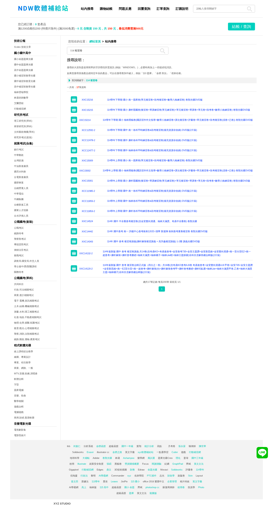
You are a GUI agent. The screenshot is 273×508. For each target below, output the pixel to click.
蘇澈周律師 (168, 487)
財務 (132, 469)
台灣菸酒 (19, 160)
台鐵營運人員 (21, 188)
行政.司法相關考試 (24, 289)
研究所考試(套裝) (23, 137)
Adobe (96, 458)
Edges (100, 469)
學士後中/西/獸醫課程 (25, 266)
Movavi (164, 469)
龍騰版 (153, 493)
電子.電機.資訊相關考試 (26, 300)
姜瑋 (186, 458)
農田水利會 (20, 171)
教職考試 (19, 255)
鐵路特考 (19, 233)
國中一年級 (127, 446)
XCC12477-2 (88, 150)
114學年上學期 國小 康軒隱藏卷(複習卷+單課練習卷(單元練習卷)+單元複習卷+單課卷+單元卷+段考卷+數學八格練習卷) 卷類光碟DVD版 (178, 180)
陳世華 (202, 446)
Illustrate (81, 463)
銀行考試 (19, 149)
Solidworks (78, 452)
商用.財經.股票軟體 (24, 417)
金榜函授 (101, 446)
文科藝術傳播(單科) (24, 132)
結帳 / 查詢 (241, 26)
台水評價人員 (21, 215)
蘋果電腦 (19, 390)
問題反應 (125, 8)
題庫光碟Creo (165, 458)
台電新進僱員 (21, 177)
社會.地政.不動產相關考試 (27, 317)
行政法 (84, 475)
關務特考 (19, 272)
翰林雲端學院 (21, 92)
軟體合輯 (19, 379)
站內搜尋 (87, 8)
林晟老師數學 (21, 97)
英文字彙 (130, 452)
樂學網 (141, 458)
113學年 (96, 481)
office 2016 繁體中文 (153, 481)
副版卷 (181, 475)
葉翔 (138, 446)
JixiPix (124, 481)
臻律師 (192, 446)
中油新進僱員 (21, 166)
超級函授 (113, 446)
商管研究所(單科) (23, 126)
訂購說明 (182, 8)
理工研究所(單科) (23, 120)
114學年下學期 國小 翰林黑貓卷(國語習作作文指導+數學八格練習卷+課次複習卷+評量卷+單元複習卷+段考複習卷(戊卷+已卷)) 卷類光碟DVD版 (178, 120)
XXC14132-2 (86, 253)
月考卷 (171, 446)
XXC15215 (87, 110)
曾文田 (74, 481)
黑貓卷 (118, 463)
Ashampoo (128, 458)
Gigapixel (74, 469)
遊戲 (183, 452)
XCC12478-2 (88, 140)
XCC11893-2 (88, 201)
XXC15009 (87, 160)
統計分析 (149, 446)
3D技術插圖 (120, 469)
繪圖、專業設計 (22, 357)
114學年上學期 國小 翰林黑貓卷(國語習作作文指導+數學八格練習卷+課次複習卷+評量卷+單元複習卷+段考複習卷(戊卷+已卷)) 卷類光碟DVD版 (178, 170)
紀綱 (166, 463)
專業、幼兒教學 (22, 362)
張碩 (109, 463)
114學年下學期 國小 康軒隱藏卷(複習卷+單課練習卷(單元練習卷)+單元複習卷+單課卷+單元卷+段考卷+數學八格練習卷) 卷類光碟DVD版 (178, 109)
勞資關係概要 (132, 463)
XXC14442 (87, 231)
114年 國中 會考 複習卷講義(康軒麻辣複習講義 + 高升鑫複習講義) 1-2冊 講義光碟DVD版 (153, 241)
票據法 (84, 481)
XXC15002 (85, 170)
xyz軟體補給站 (145, 452)
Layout (199, 475)
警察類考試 (20, 239)
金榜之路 (117, 452)
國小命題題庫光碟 (23, 59)
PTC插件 (151, 475)
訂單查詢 (163, 8)
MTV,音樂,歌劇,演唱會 (25, 373)
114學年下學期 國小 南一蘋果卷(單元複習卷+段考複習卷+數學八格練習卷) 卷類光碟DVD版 (155, 99)
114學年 (200, 469)
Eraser (90, 452)
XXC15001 (87, 180)
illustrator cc (103, 452)
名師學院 (139, 475)
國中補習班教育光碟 (24, 81)
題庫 (131, 493)
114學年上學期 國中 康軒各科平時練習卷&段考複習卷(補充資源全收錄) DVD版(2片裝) (152, 211)
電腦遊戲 (19, 412)
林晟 (117, 458)
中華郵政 (19, 155)
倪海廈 (73, 475)
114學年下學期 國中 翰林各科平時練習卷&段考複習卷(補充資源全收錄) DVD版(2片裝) (152, 150)
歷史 (105, 481)
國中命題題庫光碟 (23, 64)
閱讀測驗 (156, 463)
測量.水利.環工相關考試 (26, 311)
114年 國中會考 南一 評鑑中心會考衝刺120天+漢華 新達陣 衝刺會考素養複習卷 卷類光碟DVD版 (157, 231)
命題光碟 (152, 469)
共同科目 (19, 284)
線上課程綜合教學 (23, 351)
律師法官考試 (21, 250)
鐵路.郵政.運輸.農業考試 (27, 339)
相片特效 (184, 481)
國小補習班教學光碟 (24, 75)
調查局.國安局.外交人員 (26, 261)
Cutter (175, 452)
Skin (190, 475)
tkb (68, 446)
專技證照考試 (21, 244)
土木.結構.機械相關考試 (26, 306)
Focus (145, 463)
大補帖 (86, 458)
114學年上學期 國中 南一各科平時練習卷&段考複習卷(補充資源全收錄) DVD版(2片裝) (152, 190)
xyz (129, 475)
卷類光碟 (107, 458)
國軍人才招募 (21, 210)
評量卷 (189, 469)
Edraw (141, 469)
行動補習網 (20, 108)
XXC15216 (87, 99)
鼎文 (108, 469)
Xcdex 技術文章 (22, 47)
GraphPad (177, 463)
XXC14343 (87, 241)
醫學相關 (19, 401)
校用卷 (181, 487)
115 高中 (104, 487)
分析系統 (88, 446)
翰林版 (93, 487)
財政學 (171, 475)
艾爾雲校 (19, 103)
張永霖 (181, 446)
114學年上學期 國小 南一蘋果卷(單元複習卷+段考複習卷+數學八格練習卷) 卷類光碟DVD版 (155, 160)
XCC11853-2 (88, 211)
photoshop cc (152, 487)
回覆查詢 (144, 8)
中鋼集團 (19, 199)
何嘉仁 (76, 446)
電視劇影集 (20, 429)
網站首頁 (95, 41)
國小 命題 (129, 487)
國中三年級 (197, 458)
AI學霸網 (103, 475)
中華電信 (19, 193)
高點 (159, 446)
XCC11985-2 (88, 191)
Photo (201, 487)
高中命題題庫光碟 (23, 70)
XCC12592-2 (88, 130)
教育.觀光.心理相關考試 (26, 328)
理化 (178, 458)
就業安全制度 (96, 463)
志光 (162, 475)
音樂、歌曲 (20, 395)
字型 (16, 384)
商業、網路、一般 (23, 368)
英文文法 (198, 463)
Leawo (114, 481)
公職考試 (19, 227)
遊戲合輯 (19, 406)
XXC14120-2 (86, 268)
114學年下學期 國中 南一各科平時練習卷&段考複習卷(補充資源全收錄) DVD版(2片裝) (152, 130)
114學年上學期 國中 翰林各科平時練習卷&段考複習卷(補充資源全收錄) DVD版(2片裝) (152, 201)
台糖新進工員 (21, 204)
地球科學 (74, 458)
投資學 (191, 487)
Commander (117, 475)
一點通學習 (162, 452)
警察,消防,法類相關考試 (26, 333)
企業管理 (172, 481)
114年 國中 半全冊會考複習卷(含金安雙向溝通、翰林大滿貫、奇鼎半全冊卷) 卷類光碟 (152, 221)
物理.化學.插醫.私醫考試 (27, 322)
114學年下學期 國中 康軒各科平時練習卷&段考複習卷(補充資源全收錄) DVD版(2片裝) (152, 140)
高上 (84, 487)
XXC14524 (87, 221)
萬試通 (151, 458)
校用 (72, 463)
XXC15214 (85, 120)
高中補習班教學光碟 (24, 86)
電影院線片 (20, 435)
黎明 (93, 475)
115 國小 (135, 481)
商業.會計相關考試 (24, 295)
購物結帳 (106, 8)
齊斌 (188, 463)
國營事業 (19, 182)
